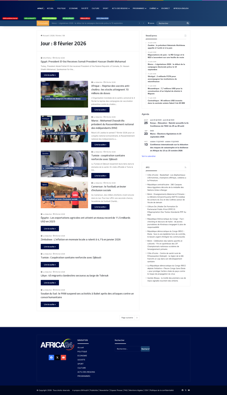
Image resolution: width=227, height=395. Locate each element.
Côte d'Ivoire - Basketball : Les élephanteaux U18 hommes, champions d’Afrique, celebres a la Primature (166, 178)
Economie (73, 8)
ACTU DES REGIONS (86, 372)
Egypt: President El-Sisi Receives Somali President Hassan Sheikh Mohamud (83, 61)
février (58, 35)
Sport (106, 8)
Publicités (94, 390)
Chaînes (152, 8)
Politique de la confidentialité (162, 390)
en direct (165, 8)
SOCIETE (81, 360)
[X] (57, 357)
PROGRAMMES (138, 8)
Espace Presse (116, 390)
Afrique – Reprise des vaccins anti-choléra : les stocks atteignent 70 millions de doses (110, 89)
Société (84, 8)
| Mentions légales (135, 390)
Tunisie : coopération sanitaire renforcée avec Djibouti (108, 157)
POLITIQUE (82, 352)
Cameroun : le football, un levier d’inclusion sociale (108, 188)
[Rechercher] (187, 23)
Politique (61, 8)
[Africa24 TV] (41, 8)
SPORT (81, 364)
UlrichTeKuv (47, 58)
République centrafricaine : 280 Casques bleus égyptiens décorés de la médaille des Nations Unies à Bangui (165, 187)
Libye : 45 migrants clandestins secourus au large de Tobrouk (74, 275)
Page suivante (127, 318)
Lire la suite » (50, 75)
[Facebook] (51, 357)
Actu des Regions (120, 8)
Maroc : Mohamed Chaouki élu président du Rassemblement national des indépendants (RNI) (112, 124)
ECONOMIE (82, 356)
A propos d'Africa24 (80, 390)
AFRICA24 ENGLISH (181, 8)
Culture (95, 8)
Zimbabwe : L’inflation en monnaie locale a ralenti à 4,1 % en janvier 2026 (81, 239)
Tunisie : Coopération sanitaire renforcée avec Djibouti (71, 257)
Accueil (50, 8)
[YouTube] (63, 357)
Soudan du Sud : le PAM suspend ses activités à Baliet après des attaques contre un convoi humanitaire (87, 295)
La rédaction (97, 82)
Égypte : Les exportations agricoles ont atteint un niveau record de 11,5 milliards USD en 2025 (85, 219)
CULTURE (82, 368)
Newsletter (104, 390)
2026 (52, 35)
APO (147, 167)
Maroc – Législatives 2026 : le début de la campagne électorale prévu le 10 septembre (85, 23)
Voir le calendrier (149, 156)
